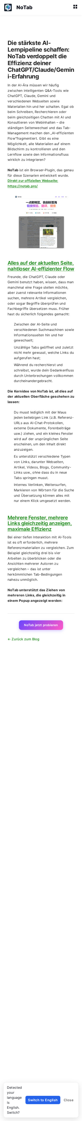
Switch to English (43, 1100)
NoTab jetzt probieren (41, 625)
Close (69, 1100)
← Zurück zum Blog (23, 639)
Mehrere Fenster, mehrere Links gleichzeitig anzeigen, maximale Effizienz (40, 523)
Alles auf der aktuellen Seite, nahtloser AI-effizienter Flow (41, 266)
